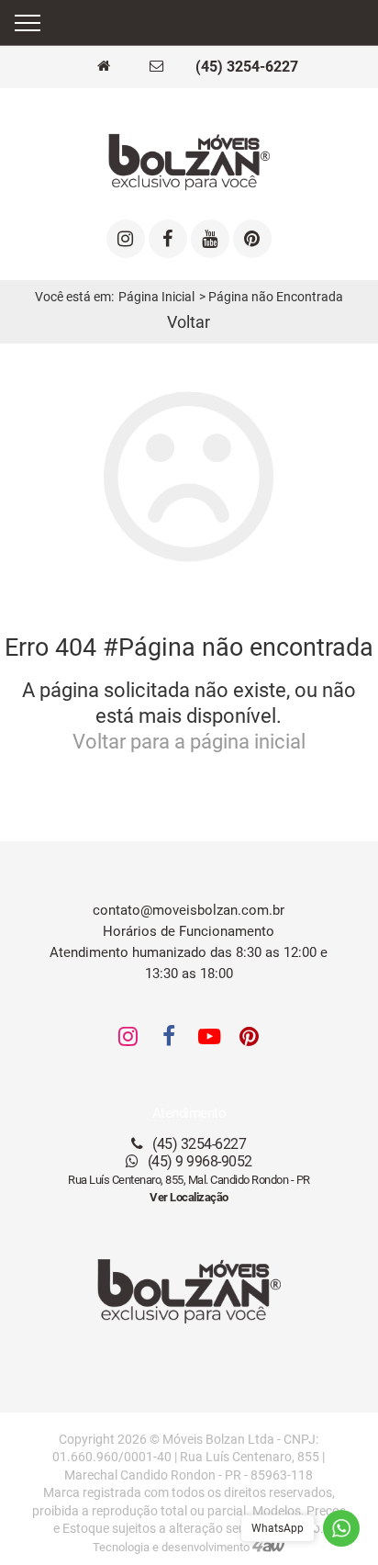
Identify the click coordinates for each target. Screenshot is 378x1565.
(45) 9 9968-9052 (198, 1161)
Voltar (188, 322)
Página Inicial (156, 297)
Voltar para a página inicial (189, 741)
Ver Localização (189, 1197)
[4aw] (268, 1547)
